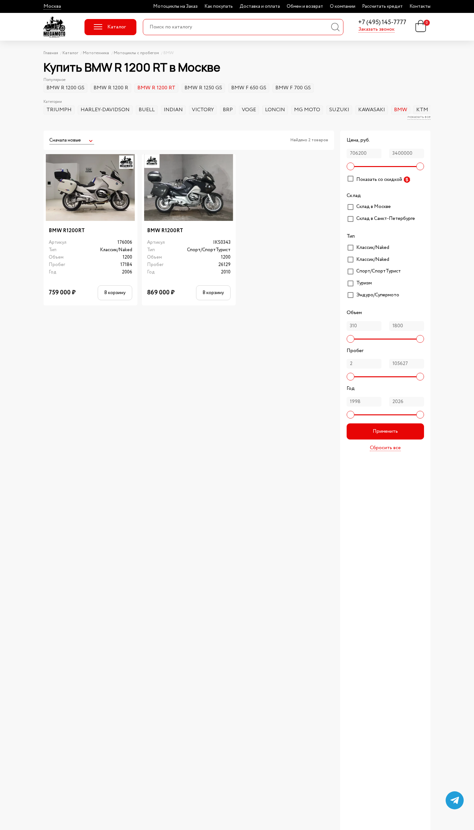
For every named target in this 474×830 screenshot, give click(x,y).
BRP (228, 110)
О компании (342, 6)
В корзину (114, 292)
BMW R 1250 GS (203, 88)
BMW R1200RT (67, 230)
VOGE (249, 110)
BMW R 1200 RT (156, 88)
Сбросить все (385, 448)
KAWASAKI (371, 110)
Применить (385, 431)
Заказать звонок (376, 29)
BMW (400, 110)
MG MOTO (307, 110)
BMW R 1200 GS (65, 88)
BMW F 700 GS (293, 88)
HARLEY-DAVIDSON (105, 110)
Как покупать (218, 6)
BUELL (147, 110)
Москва (52, 6)
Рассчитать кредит (382, 6)
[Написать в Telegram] (455, 800)
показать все (419, 117)
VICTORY (203, 110)
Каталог (116, 27)
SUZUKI (339, 110)
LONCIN (275, 110)
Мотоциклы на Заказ (175, 6)
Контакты (420, 6)
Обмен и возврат (305, 6)
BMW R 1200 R (111, 88)
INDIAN (173, 110)
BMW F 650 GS (248, 88)
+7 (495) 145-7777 (382, 22)
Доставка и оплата (260, 6)
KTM (422, 110)
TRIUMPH (59, 110)
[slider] (350, 166)
